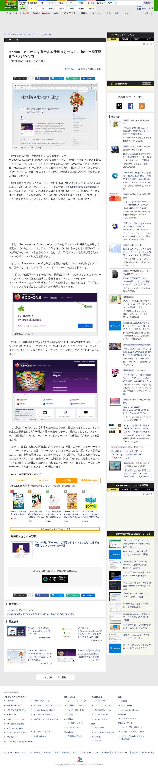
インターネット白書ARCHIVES (20, 742)
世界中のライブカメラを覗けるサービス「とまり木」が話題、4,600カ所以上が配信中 (137, 252)
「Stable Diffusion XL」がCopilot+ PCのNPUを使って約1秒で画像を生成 (136, 131)
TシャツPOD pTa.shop (131, 727)
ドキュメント (96, 13)
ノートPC (20, 480)
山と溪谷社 (69, 719)
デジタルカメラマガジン (17, 732)
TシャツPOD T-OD (75, 710)
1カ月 (148, 39)
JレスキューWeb (101, 715)
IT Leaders (11, 715)
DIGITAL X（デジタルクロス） (46, 719)
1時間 (113, 39)
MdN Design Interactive (104, 732)
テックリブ (96, 737)
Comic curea (126, 705)
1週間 (136, 39)
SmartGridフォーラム (42, 701)
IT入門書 (66, 480)
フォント (126, 13)
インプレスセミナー (41, 715)
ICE (119, 697)
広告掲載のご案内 (51, 752)
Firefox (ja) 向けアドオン (20, 610)
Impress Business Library (44, 710)
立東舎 (70, 715)
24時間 (125, 39)
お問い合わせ (34, 752)
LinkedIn (90, 78)
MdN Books (99, 728)
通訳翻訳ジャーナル (102, 710)
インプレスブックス (41, 732)
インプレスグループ (120, 752)
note (75, 78)
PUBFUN (122, 715)
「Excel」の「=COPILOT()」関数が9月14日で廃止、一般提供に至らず (137, 543)
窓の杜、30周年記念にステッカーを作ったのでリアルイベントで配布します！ (137, 304)
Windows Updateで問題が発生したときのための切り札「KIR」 (136, 617)
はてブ (59, 78)
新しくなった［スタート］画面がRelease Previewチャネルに (137, 585)
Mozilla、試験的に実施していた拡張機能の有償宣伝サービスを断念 (89, 653)
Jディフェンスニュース (104, 705)
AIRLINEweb (99, 701)
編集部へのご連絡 (69, 752)
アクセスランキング (124, 35)
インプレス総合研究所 (16, 710)
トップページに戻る (55, 677)
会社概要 (105, 752)
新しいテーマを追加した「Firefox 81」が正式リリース (39, 631)
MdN (93, 724)
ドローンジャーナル (15, 719)
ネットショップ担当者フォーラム (47, 705)
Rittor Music (69, 697)
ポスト (21, 78)
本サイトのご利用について (15, 752)
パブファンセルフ (128, 718)
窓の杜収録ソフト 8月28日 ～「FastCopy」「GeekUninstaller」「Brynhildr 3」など (127, 454)
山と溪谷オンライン (75, 723)
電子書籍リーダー (89, 480)
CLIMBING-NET (74, 728)
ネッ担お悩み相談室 (15, 724)
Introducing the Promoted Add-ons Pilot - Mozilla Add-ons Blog (40, 614)
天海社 (124, 701)
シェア (44, 78)
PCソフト (43, 480)
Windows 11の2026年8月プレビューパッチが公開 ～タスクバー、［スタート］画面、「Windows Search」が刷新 (136, 329)
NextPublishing (39, 736)
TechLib (97, 741)
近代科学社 (69, 732)
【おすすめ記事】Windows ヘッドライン (133, 534)
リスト (30, 78)
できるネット (12, 737)
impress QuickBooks (130, 710)
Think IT (10, 701)
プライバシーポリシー (89, 752)
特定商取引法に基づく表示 (143, 752)
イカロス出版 (96, 697)
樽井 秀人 (70, 69)
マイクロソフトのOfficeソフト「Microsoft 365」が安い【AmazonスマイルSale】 (136, 204)
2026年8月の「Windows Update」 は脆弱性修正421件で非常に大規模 (136, 564)
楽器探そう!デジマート (76, 705)
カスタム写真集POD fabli (132, 732)
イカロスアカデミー (102, 719)
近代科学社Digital (74, 736)
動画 (116, 13)
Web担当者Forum (14, 705)
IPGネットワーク (125, 723)
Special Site (121, 84)
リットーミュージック (76, 701)
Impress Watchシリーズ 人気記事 (131, 485)
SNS (108, 13)
